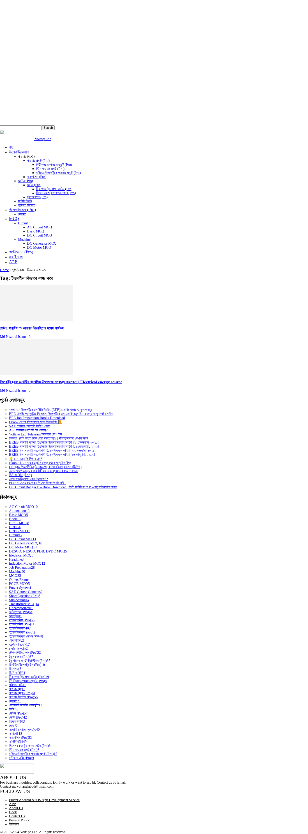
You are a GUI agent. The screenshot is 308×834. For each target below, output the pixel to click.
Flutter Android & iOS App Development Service (44, 800)
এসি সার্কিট (17, 640)
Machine (24, 239)
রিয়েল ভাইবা (17, 721)
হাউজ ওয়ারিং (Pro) (21, 758)
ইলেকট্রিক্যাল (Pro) (22, 632)
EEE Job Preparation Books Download (37, 418)
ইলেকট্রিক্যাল (19, 152)
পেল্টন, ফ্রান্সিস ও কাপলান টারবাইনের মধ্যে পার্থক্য (32, 328)
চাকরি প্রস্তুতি (18, 648)
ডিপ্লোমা (15, 669)
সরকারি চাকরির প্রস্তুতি (24, 729)
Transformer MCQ (24, 604)
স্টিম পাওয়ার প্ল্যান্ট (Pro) (50, 169)
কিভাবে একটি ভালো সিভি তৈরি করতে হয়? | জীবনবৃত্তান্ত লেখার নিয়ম (48, 438)
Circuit (23, 223)
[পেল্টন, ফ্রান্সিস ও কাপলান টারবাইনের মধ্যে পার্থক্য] (36, 320)
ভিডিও (13, 709)
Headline (16, 559)
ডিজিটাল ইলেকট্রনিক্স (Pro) (27, 665)
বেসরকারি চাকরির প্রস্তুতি (25, 705)
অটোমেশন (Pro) (21, 252)
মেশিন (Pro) (25, 181)
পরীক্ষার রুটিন (17, 685)
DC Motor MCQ (39, 247)
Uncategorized (21, 608)
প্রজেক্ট (22, 214)
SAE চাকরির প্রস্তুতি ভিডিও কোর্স (29, 426)
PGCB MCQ (19, 584)
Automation (19, 511)
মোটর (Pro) (34, 185)
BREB (15, 527)
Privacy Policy (19, 820)
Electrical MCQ (21, 555)
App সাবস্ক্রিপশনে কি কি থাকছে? (28, 430)
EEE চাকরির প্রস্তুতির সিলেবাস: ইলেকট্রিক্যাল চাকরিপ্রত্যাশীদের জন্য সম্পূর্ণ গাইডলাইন (61, 414)
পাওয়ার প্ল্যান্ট (17, 689)
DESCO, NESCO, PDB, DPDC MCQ (38, 551)
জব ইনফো (16, 257)
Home (4, 270)
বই (11, 147)
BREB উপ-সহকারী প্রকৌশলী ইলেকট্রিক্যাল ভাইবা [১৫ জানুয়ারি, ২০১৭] (52, 454)
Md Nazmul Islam (13, 336)
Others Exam (19, 580)
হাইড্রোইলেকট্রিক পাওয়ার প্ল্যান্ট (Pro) (58, 173)
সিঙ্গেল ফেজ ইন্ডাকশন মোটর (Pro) (56, 193)
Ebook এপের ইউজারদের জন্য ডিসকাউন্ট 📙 (35, 422)
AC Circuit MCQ (39, 227)
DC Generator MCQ (42, 243)
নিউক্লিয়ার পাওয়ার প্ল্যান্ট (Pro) (54, 165)
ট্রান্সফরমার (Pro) (37, 197)
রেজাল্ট (13, 725)
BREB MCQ (19, 531)
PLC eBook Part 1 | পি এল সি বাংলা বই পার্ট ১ (37, 483)
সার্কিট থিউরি (25, 201)
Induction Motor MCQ (27, 563)
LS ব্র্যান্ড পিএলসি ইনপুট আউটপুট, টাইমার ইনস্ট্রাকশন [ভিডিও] (45, 467)
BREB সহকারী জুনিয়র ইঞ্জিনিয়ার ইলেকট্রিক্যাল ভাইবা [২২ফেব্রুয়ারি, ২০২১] (54, 442)
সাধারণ (15, 733)
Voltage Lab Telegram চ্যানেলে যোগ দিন (36, 434)
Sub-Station (19, 600)
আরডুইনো (15, 616)
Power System (20, 588)
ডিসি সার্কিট (17, 673)
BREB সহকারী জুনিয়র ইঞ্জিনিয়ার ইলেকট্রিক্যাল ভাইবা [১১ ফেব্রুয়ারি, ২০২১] (54, 446)
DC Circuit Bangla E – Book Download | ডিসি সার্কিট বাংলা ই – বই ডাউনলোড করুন (63, 487)
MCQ (14, 218)
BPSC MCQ (19, 523)
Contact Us (17, 816)
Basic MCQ (35, 231)
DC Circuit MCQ (39, 235)
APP (13, 261)
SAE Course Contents (25, 592)
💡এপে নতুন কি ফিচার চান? (25, 459)
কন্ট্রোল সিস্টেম (26, 205)
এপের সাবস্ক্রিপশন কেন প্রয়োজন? (28, 479)
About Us (16, 808)
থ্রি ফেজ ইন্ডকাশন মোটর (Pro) (54, 189)
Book (15, 519)
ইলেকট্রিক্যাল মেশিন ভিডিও (26, 636)
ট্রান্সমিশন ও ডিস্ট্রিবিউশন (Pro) (29, 661)
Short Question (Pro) (24, 596)
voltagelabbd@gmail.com (35, 786)
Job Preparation (22, 567)
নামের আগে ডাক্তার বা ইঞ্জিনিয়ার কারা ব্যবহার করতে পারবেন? (43, 471)
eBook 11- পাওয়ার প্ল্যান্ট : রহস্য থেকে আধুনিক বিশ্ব (40, 463)
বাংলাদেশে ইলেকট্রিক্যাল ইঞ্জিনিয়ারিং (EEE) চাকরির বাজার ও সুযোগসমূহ (50, 410)
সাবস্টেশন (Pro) (36, 177)
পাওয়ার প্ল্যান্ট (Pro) (38, 160)
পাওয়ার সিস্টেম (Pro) (23, 697)
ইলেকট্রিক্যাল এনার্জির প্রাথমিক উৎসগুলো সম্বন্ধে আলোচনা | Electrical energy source (61, 382)
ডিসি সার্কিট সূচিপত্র (20, 475)
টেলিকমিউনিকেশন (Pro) (25, 652)
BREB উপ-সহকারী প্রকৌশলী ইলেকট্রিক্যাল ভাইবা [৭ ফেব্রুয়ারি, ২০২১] (52, 450)
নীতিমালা (14, 824)
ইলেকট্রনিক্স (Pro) (22, 209)
